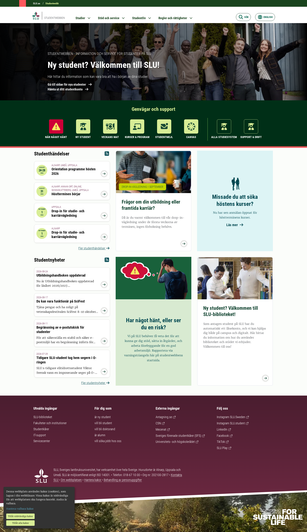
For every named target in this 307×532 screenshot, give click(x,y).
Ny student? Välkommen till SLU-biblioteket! (230, 311)
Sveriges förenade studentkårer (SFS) (178, 436)
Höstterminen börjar (66, 194)
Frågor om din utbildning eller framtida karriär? (151, 205)
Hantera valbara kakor (20, 508)
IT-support (39, 435)
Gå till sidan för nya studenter (67, 84)
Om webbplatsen (71, 480)
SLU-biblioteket (42, 417)
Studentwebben (54, 18)
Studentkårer (41, 429)
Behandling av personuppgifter (123, 480)
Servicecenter (41, 441)
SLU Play (222, 448)
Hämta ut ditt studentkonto (65, 89)
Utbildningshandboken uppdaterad (60, 275)
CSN (158, 423)
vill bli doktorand (105, 429)
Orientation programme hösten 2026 (74, 171)
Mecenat (161, 429)
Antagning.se (164, 417)
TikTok (221, 442)
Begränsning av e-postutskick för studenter (60, 329)
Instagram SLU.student (231, 423)
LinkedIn (222, 429)
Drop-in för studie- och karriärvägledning (68, 213)
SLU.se (36, 3)
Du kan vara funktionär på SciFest (60, 301)
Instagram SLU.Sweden (231, 417)
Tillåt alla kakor (20, 523)
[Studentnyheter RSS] (107, 260)
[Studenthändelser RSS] (107, 154)
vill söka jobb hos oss (108, 441)
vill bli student (103, 423)
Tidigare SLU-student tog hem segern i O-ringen (66, 360)
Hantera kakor (93, 480)
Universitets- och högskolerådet (175, 442)
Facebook (223, 436)
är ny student (103, 417)
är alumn (100, 435)
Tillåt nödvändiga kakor (20, 516)
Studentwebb (52, 3)
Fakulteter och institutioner (50, 423)
